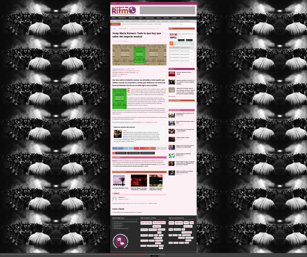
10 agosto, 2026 (180, 149)
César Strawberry (159, 240)
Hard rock (186, 242)
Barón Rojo (156, 226)
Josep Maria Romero (129, 69)
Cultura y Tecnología (184, 21)
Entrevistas (122, 18)
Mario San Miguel (158, 238)
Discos (140, 18)
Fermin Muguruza (159, 222)
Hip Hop (179, 222)
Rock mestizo (181, 237)
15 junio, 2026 (179, 166)
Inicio (113, 18)
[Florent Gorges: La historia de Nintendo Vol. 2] (172, 155)
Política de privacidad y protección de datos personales (125, 222)
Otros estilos (174, 21)
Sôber (156, 235)
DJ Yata (151, 235)
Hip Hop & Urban (120, 21)
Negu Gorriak (144, 235)
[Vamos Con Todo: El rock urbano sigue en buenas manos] (172, 173)
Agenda (174, 18)
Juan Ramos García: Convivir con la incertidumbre (185, 114)
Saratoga (161, 248)
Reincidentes (143, 245)
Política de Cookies (118, 223)
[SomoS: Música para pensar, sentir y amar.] (172, 123)
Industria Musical (136, 71)
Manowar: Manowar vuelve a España (184, 73)
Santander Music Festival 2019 (152, 245)
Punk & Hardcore (135, 21)
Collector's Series (144, 240)
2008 (137, 73)
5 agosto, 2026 (180, 157)
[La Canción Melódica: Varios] (121, 181)
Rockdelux (144, 230)
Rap (191, 222)
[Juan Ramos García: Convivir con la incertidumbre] (172, 115)
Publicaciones (150, 18)
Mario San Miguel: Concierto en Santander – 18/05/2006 (139, 189)
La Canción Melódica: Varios (120, 188)
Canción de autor (189, 237)
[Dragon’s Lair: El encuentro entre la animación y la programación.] (172, 147)
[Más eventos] (172, 96)
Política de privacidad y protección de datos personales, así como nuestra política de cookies (127, 254)
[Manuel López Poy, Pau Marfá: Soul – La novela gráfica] (172, 131)
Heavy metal (188, 226)
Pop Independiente (186, 235)
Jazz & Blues (144, 21)
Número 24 (143, 122)
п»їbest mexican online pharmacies (138, 203)
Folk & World (165, 21)
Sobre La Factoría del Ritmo (125, 3)
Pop (158, 21)
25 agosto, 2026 (180, 116)
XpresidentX (161, 229)
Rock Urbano (188, 240)
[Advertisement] (169, 10)
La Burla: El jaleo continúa (182, 138)
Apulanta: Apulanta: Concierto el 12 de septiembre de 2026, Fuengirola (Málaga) (186, 82)
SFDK (159, 232)
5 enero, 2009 (117, 41)
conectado (125, 212)
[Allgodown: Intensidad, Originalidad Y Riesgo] (158, 181)
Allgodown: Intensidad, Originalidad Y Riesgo (156, 189)
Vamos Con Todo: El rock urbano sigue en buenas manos (184, 172)
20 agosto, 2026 (180, 124)
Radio (181, 18)
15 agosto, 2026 (180, 139)
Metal (127, 21)
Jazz (170, 235)
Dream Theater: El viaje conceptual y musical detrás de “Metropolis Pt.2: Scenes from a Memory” (185, 163)
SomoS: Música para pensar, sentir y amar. (185, 122)
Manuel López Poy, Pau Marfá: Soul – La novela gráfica (185, 130)
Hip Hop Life (152, 230)
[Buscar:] (187, 24)
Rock (113, 21)
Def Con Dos (146, 223)
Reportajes (132, 18)
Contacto (114, 3)
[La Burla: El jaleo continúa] (172, 139)
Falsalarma (152, 240)
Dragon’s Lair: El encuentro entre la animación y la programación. (185, 146)
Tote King (161, 245)
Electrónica (152, 21)
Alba (125, 73)
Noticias (166, 18)
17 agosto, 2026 (180, 132)
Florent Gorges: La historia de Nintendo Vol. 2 (183, 154)
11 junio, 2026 (179, 174)
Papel (126, 74)
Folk (180, 235)
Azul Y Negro (158, 243)
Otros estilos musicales (122, 71)
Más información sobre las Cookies (121, 228)
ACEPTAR (154, 255)
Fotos (159, 18)
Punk (170, 229)
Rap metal (176, 242)
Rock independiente (186, 232)
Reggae (170, 242)
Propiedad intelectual (118, 225)
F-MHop (119, 76)
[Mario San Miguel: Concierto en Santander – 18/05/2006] (139, 181)
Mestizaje (181, 242)
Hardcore (175, 235)
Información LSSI (117, 227)
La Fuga (161, 235)
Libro (119, 74)
